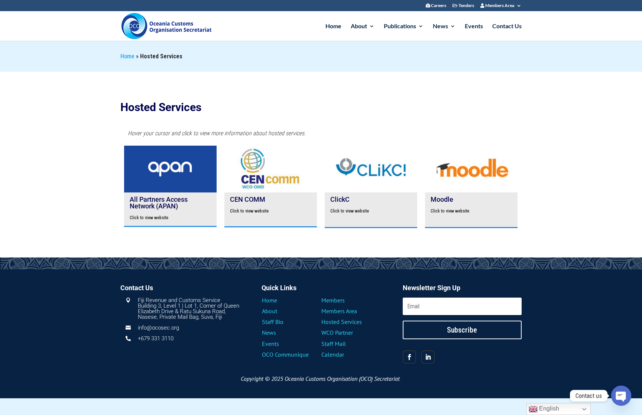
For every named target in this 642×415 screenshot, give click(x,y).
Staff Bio (272, 321)
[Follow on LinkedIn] (428, 357)
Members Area (499, 5)
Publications (400, 26)
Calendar (332, 354)
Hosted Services (341, 321)
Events (474, 26)
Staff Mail (333, 343)
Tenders (466, 5)
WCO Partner (337, 332)
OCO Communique (285, 354)
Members (333, 300)
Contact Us (507, 26)
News (440, 26)
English (548, 408)
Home (333, 26)
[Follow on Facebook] (409, 357)
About (359, 26)
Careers (438, 5)
